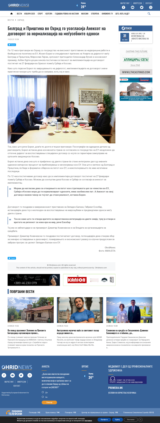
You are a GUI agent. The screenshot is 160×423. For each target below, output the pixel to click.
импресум (137, 3)
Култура (48, 13)
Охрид (20, 20)
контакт (149, 3)
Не (46, 397)
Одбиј (117, 420)
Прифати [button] (104, 420)
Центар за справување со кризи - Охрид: (86, 412)
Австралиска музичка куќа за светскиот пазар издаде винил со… (78, 331)
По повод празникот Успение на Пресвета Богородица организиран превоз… (27, 331)
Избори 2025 (29, 13)
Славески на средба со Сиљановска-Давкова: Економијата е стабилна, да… (127, 331)
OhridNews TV (107, 13)
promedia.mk (115, 388)
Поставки (130, 420)
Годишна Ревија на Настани (67, 13)
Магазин (84, 13)
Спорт (40, 13)
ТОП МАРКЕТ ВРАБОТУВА (141, 37)
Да (46, 392)
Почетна (11, 13)
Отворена (95, 13)
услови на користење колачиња (122, 392)
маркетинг (125, 3)
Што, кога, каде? (122, 13)
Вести (19, 13)
